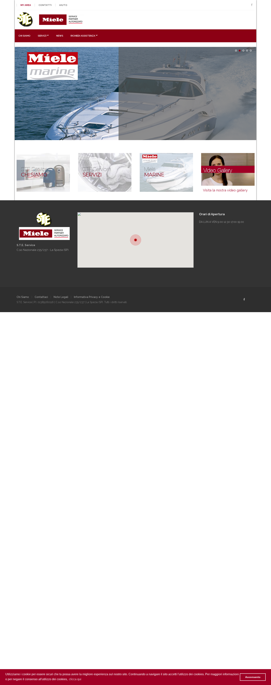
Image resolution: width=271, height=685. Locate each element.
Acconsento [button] (252, 677)
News (59, 35)
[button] (135, 239)
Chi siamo (24, 35)
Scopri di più (139, 119)
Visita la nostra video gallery (225, 190)
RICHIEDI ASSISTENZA (83, 35)
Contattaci (41, 297)
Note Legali (61, 297)
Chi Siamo (23, 297)
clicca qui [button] (75, 679)
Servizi (42, 35)
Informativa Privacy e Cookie (92, 297)
